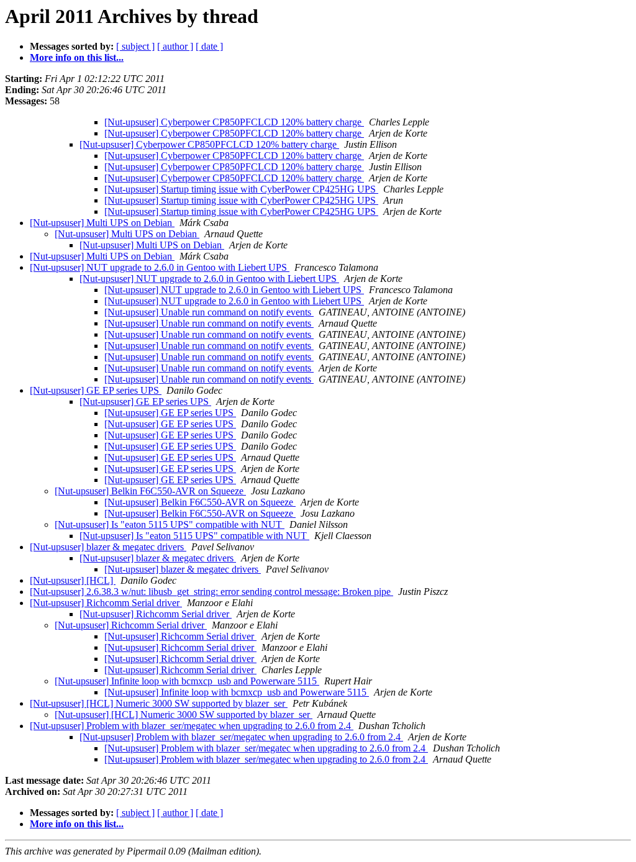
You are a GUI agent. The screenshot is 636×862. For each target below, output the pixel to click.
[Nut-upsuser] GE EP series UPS (95, 390)
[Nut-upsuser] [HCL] (73, 580)
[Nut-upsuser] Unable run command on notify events (209, 312)
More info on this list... (77, 57)
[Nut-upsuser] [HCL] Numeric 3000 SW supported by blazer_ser (159, 703)
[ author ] (175, 46)
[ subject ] (135, 46)
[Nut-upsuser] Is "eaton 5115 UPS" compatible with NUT (169, 524)
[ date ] (209, 46)
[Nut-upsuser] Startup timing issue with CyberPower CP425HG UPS (241, 189)
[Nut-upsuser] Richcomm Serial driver (106, 602)
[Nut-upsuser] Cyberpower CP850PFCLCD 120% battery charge (234, 122)
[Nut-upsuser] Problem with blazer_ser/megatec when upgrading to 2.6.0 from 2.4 (191, 725)
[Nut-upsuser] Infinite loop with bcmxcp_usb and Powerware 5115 (187, 681)
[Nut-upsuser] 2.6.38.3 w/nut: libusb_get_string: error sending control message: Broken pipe (211, 591)
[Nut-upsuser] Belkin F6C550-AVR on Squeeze (150, 491)
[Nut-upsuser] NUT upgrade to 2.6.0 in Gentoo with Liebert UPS (159, 267)
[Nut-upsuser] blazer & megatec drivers (108, 547)
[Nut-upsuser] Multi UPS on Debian (102, 222)
